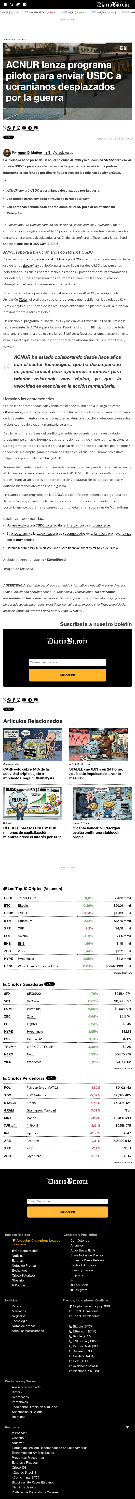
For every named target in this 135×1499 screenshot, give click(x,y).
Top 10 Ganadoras (85, 1311)
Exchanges (19, 1270)
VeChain (33, 1001)
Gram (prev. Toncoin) (41, 1110)
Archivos (18, 1443)
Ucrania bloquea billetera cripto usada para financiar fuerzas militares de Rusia (62, 548)
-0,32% (10, 12)
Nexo (30, 1054)
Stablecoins (9, 39)
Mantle (31, 1118)
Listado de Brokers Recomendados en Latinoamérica (49, 1448)
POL (7, 1088)
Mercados (19, 1311)
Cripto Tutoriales (24, 1275)
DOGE (87, 12)
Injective (32, 1133)
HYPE (26, 12)
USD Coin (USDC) (85, 1341)
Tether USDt (27, 898)
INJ (6, 1133)
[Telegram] (31, 128)
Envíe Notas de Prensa (86, 1255)
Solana (23, 936)
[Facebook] (15, 128)
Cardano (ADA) (83, 1356)
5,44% (72, 12)
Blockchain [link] (31, 265)
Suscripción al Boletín (27, 1412)
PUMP (9, 1009)
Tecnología (19, 1321)
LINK (124, 12)
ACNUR (79, 259)
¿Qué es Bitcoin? (24, 1472)
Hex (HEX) (80, 1361)
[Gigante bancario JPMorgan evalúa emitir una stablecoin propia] (102, 804)
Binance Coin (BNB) (86, 1371)
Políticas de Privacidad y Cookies (35, 1492)
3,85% (41, 12)
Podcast (20, 1285)
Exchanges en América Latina (33, 1453)
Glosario (18, 1280)
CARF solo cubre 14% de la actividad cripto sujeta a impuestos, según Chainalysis (28, 773)
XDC (7, 1095)
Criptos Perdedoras (26, 1078)
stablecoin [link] (24, 244)
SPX (7, 994)
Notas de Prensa (24, 1265)
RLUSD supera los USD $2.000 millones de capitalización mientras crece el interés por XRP (32, 832)
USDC (8, 913)
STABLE (10, 1103)
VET (7, 1001)
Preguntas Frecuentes (28, 1458)
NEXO (8, 1054)
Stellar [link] (109, 160)
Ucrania (22, 39)
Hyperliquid (26, 959)
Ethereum (25, 921)
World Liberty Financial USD (38, 966)
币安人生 (10, 1126)
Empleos (76, 1275)
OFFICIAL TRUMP (40, 1047)
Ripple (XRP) (81, 1336)
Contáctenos (79, 1240)
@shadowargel (63, 153)
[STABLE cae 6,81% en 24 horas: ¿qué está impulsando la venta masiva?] (98, 745)
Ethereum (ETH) (84, 1331)
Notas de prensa (24, 1326)
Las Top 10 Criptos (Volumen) (34, 888)
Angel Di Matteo (30, 153)
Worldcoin (34, 1062)
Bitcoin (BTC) (82, 1326)
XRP (7, 928)
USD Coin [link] (39, 244)
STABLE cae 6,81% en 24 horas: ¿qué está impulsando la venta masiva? (96, 773)
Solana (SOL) (82, 1351)
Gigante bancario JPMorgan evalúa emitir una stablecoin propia (97, 832)
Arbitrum (33, 1141)
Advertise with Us (83, 1250)
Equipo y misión (81, 1270)
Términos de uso (24, 1487)
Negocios (18, 1316)
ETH (7, 921)
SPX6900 (34, 994)
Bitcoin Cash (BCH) (86, 1346)
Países (16, 1306)
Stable (31, 1103)
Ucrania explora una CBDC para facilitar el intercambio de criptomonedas (58, 525)
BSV (7, 1039)
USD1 (8, 966)
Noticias (7, 823)
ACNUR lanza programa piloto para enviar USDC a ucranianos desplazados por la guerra (63, 81)
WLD (7, 1062)
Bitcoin (23, 906)
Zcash (22, 951)
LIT (6, 1024)
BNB (7, 943)
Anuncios (77, 1245)
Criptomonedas (11, 764)
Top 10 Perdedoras (86, 1316)
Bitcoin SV (34, 1039)
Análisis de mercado (79, 764)
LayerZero (34, 1156)
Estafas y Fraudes (25, 1463)
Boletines (18, 1417)
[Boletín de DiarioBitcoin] (36, 128)
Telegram (80, 1290)
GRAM (9, 1110)
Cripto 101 (19, 1467)
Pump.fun (34, 1009)
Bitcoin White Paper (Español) (33, 1482)
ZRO (7, 1156)
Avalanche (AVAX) (85, 1366)
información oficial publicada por (50, 259)
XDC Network (36, 1095)
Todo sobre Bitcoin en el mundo (34, 1407)
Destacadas (20, 1397)
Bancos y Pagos (81, 823)
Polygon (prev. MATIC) (42, 1088)
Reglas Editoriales (83, 1265)
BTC (7, 906)
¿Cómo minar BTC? (26, 1477)
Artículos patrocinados (28, 1331)
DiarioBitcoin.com (123, 973)
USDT (8, 898)
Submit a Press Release (87, 1260)
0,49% (109, 12)
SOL (7, 936)
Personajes (20, 1402)
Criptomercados (26, 1251)
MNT (7, 1118)
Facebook (80, 1285)
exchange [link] (47, 458)
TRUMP (10, 1047)
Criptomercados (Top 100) (91, 1306)
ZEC (56, 12)
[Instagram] (19, 128)
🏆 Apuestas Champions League (36, 1242)
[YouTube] (25, 128)
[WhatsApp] (10, 128)
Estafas (17, 1261)
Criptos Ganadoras (25, 984)
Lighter (32, 1024)
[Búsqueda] (13, 4)
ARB (7, 1141)
